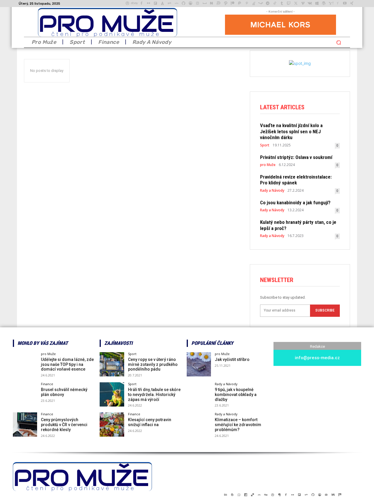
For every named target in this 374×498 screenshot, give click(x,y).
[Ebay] (134, 3)
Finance (47, 383)
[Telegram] (267, 3)
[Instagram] (197, 3)
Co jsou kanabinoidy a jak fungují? (295, 202)
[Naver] (211, 3)
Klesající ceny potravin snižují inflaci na (149, 422)
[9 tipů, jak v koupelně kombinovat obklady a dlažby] (199, 394)
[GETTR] (176, 3)
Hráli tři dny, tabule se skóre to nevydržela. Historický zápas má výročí (154, 394)
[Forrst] (162, 3)
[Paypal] (239, 3)
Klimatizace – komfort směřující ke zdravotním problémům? (238, 424)
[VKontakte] (309, 3)
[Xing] (351, 3)
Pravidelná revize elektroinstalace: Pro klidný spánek (296, 180)
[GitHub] (183, 3)
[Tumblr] (281, 3)
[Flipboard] (155, 3)
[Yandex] (337, 3)
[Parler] (218, 3)
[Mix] (339, 494)
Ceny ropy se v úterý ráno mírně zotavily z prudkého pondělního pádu (153, 364)
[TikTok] (274, 3)
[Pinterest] (246, 3)
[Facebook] (141, 3)
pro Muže (268, 165)
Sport (264, 145)
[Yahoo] (330, 3)
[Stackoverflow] (253, 3)
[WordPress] (323, 3)
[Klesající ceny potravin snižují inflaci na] (112, 424)
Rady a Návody (272, 190)
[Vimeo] (302, 3)
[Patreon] (232, 3)
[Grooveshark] (190, 3)
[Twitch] (288, 3)
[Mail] (326, 494)
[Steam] (260, 3)
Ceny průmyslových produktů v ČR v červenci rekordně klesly (64, 424)
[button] (338, 42)
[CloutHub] (239, 494)
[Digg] (265, 494)
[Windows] (316, 3)
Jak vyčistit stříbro (232, 359)
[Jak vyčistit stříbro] (199, 364)
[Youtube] (344, 3)
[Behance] (225, 494)
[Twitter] (295, 3)
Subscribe (325, 310)
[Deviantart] (259, 494)
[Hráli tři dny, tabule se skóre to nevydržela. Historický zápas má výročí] (112, 394)
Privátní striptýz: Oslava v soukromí (296, 157)
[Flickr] (148, 3)
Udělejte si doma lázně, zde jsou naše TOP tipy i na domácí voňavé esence (67, 364)
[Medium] (333, 494)
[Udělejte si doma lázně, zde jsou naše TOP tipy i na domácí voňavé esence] (25, 364)
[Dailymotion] (245, 494)
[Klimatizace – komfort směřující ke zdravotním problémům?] (199, 424)
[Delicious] (252, 494)
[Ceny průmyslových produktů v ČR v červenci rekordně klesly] (25, 424)
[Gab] (169, 3)
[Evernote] (279, 494)
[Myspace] (204, 3)
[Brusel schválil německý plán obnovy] (25, 394)
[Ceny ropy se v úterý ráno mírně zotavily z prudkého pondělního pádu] (112, 364)
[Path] (225, 3)
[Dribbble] (127, 3)
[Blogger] (232, 494)
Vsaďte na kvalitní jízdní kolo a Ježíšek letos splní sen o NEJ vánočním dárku (291, 131)
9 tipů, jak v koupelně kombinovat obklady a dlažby (236, 394)
